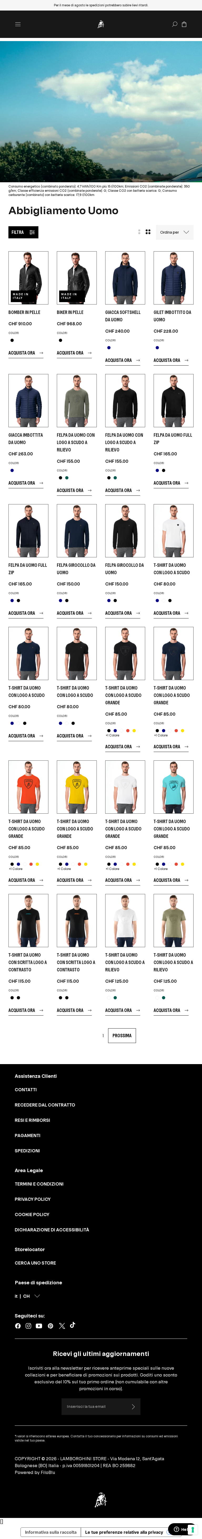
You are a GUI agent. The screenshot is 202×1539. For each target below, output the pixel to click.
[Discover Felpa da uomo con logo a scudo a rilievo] (77, 400)
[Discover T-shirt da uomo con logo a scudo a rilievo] (125, 920)
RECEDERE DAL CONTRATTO (45, 1105)
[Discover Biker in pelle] (77, 278)
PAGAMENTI (28, 1135)
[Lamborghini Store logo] (101, 24)
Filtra (18, 232)
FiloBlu (48, 1472)
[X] (62, 1326)
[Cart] (184, 24)
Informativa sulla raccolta (51, 1532)
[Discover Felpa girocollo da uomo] (77, 530)
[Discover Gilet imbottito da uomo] (173, 278)
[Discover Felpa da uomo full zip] (173, 400)
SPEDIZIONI (27, 1150)
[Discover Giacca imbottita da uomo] (28, 400)
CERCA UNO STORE (35, 1263)
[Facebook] (18, 1326)
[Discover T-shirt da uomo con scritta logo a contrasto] (28, 920)
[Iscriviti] (133, 1407)
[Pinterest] (50, 1326)
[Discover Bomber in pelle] (28, 278)
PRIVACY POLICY (33, 1199)
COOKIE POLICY (32, 1214)
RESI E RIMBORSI (32, 1120)
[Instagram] (28, 1326)
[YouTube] (39, 1326)
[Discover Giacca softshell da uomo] (125, 278)
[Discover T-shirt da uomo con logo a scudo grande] (125, 653)
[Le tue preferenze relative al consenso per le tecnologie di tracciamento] (193, 1530)
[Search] (174, 24)
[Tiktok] (73, 1326)
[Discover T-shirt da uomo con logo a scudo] (173, 530)
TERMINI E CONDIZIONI (39, 1184)
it (16, 1296)
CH (26, 1296)
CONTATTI (26, 1089)
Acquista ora (21, 353)
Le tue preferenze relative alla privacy (124, 1532)
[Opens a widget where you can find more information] (182, 1529)
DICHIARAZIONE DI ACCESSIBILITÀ (52, 1229)
